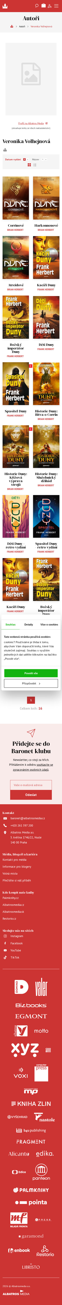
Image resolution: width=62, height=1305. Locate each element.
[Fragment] (31, 1141)
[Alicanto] (19, 1153)
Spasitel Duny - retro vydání (46, 545)
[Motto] (41, 1031)
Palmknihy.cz (11, 898)
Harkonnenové (46, 225)
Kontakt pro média (14, 860)
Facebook (17, 943)
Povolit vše (31, 673)
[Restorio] (45, 1251)
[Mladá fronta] (19, 1220)
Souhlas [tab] (11, 624)
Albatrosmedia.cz (13, 905)
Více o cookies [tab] (49, 624)
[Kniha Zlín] (31, 1103)
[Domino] (21, 986)
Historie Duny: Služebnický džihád (46, 477)
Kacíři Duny (46, 285)
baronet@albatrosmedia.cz (28, 818)
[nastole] (44, 1117)
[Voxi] (20, 1073)
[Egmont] (31, 1016)
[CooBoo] (48, 1050)
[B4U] (31, 1130)
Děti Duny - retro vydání (16, 545)
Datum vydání (13, 159)
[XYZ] (25, 1050)
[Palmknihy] (31, 1190)
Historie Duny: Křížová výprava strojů (15, 479)
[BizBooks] (31, 1005)
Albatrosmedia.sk (13, 912)
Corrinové (16, 225)
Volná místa (10, 873)
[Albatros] (20, 1031)
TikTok (15, 957)
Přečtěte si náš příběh (17, 880)
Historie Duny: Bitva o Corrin (46, 412)
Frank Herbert (45, 289)
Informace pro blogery (17, 867)
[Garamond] (31, 1236)
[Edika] (45, 1153)
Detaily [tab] (28, 624)
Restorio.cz (9, 918)
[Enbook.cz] (19, 1251)
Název (35, 159)
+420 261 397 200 (22, 825)
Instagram (17, 936)
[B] (16, 383)
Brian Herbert (15, 230)
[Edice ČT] (19, 1172)
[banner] (6, 6)
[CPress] (43, 1220)
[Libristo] (31, 1266)
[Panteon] (41, 1172)
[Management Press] (31, 1091)
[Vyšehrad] (17, 1117)
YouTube (16, 950)
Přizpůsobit (29, 683)
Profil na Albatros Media (31, 123)
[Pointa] (31, 1202)
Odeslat (31, 795)
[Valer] (41, 986)
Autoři (22, 26)
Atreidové (16, 285)
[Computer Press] (41, 1073)
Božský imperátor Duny (16, 348)
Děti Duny (46, 345)
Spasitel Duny (16, 411)
